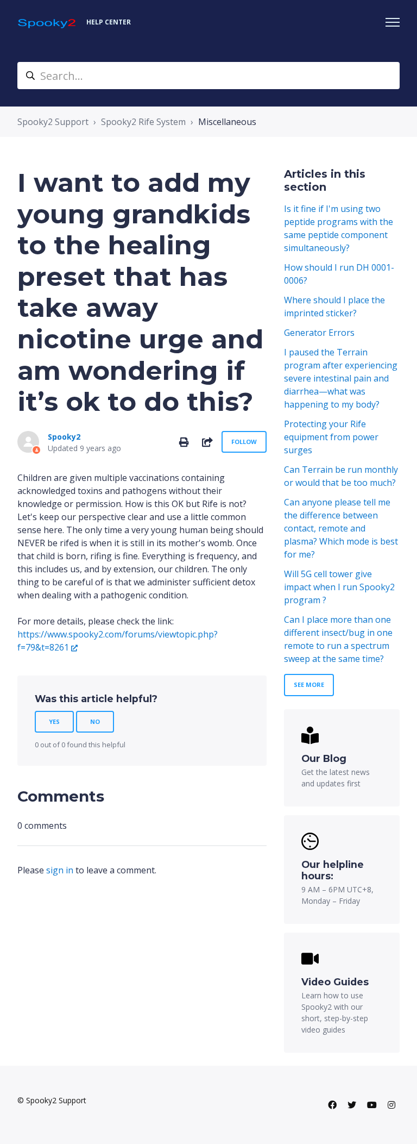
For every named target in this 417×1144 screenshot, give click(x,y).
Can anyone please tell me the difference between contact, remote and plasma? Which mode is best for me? (341, 528)
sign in (59, 870)
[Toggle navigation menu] (392, 22)
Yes (54, 721)
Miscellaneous (227, 122)
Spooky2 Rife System (143, 122)
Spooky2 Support (53, 122)
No (95, 721)
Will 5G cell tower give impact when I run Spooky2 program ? (339, 587)
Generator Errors (319, 333)
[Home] (47, 22)
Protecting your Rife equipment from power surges (331, 437)
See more (309, 684)
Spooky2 (64, 437)
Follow (244, 441)
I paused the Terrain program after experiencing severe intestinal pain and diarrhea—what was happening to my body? (340, 378)
